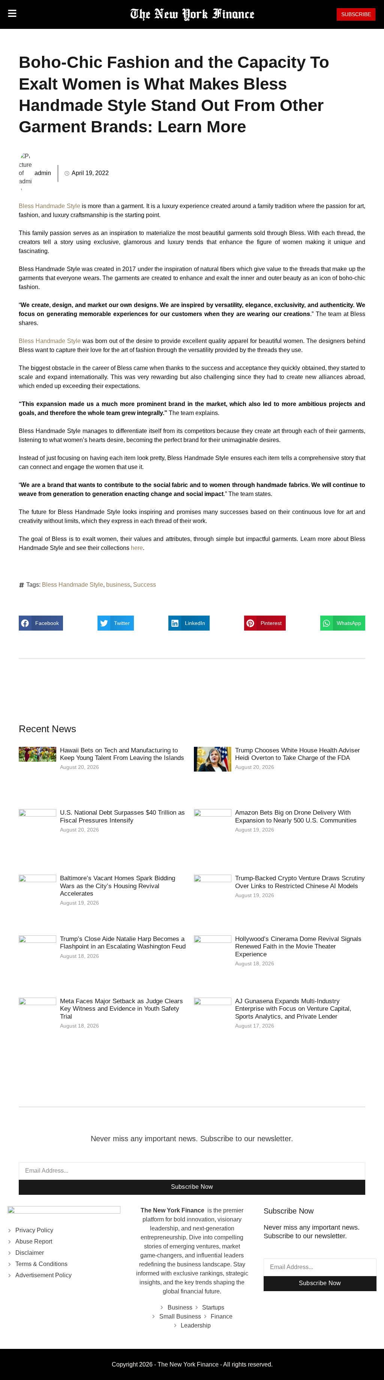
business (118, 584)
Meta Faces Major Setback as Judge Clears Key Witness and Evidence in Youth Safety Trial (121, 1009)
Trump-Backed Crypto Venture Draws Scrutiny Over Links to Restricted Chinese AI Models (300, 882)
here (137, 548)
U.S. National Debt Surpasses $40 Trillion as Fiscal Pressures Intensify (122, 816)
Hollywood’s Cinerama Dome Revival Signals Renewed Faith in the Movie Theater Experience (298, 946)
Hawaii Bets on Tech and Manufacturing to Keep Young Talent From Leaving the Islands (122, 754)
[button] (41, 623)
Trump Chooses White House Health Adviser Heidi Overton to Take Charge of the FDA (297, 754)
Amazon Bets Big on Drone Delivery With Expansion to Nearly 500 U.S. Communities (296, 816)
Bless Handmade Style (49, 206)
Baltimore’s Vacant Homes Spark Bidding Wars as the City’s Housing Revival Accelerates (117, 886)
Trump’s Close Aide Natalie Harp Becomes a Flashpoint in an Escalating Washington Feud (123, 942)
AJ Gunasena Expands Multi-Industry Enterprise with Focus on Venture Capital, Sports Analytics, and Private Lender (293, 1009)
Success (144, 584)
